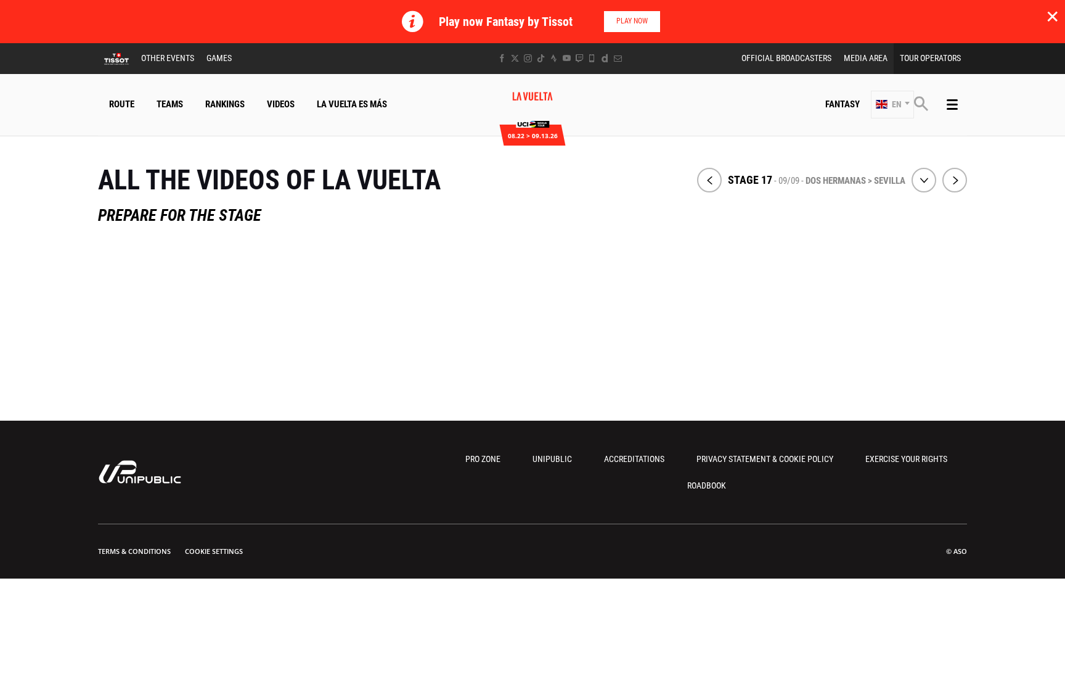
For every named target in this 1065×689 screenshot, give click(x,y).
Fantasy (842, 104)
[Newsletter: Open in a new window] (617, 58)
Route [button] (121, 104)
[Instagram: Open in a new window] (527, 58)
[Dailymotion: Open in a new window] (604, 58)
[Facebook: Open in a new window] (502, 58)
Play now (632, 21)
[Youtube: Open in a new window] (566, 58)
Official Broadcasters (786, 58)
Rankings (225, 104)
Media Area (866, 58)
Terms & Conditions (134, 551)
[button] (892, 104)
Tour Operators (930, 58)
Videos (281, 104)
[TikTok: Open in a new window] (540, 58)
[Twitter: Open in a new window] (514, 58)
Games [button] (219, 58)
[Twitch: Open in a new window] (579, 58)
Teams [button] (170, 104)
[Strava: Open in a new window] (553, 58)
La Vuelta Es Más (352, 104)
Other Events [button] (167, 58)
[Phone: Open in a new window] (592, 58)
